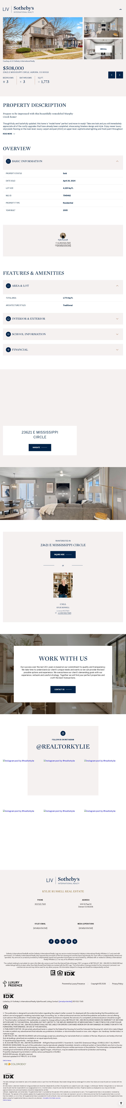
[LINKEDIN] (63, 941)
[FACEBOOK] (51, 941)
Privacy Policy (117, 984)
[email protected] (65, 1001)
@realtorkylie (63, 746)
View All (103, 49)
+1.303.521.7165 (64, 243)
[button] (63, 689)
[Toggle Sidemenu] (120, 9)
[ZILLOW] (68, 941)
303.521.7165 (40, 904)
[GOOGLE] (74, 941)
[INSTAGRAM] (57, 941)
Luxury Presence (78, 984)
